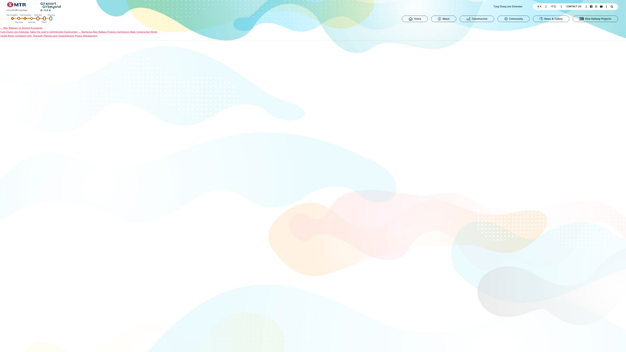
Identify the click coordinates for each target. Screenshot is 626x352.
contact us (573, 6)
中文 (553, 6)
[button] (443, 19)
